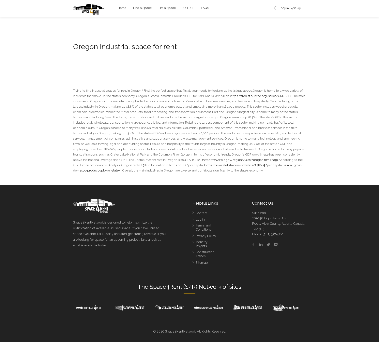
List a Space (167, 8)
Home (122, 8)
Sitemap (202, 263)
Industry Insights (201, 244)
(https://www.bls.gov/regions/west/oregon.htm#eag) (240, 160)
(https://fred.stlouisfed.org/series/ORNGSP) (260, 96)
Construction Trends (205, 254)
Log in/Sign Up (289, 8)
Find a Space (142, 8)
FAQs (204, 8)
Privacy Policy (206, 236)
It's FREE (188, 8)
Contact (201, 213)
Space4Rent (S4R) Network (185, 286)
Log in (200, 219)
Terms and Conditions (203, 227)
